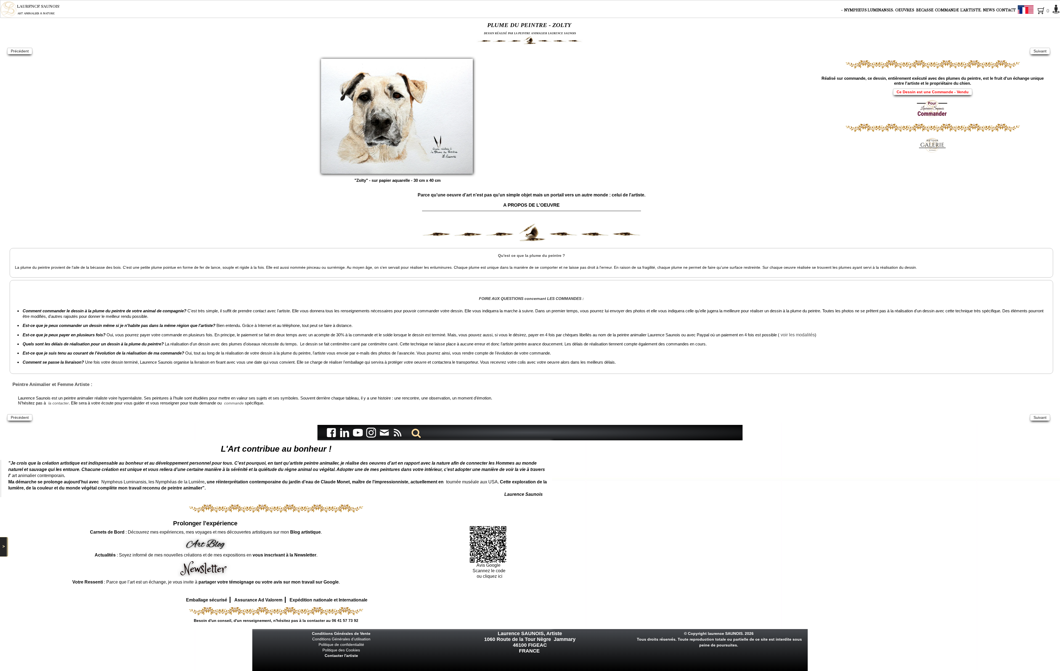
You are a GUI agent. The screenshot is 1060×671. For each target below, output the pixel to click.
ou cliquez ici (489, 576)
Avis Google (489, 565)
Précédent (20, 51)
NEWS (989, 10)
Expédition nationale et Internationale (328, 600)
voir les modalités (798, 334)
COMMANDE (947, 10)
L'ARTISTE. (971, 10)
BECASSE (925, 10)
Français (1040, 10)
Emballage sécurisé (206, 600)
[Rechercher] (415, 432)
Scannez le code (489, 570)
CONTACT (1006, 10)
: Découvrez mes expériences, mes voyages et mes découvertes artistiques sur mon (205, 532)
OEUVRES (905, 10)
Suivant (1040, 51)
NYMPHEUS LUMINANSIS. (869, 10)
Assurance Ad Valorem (258, 600)
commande (234, 403)
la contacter (58, 403)
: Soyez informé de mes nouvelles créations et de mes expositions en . (206, 555)
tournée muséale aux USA (472, 482)
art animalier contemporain (38, 475)
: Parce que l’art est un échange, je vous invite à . (206, 582)
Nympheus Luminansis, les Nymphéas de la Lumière (153, 482)
